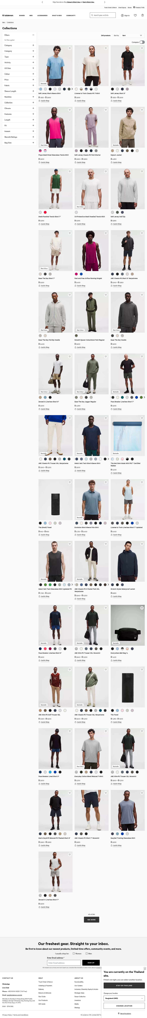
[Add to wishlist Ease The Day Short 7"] (69, 233)
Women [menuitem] (22, 15)
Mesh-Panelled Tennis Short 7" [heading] (50, 216)
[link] (56, 65)
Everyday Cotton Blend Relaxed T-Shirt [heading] (89, 776)
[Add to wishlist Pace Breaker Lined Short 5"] (69, 731)
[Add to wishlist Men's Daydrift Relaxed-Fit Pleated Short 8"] (69, 793)
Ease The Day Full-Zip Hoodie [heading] (49, 340)
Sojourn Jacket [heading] (116, 155)
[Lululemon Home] (7, 15)
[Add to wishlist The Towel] (142, 669)
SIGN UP (91, 962)
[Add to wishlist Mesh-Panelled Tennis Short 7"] (69, 171)
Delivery (41, 989)
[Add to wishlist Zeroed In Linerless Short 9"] (69, 356)
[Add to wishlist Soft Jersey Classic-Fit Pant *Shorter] (106, 110)
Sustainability (79, 982)
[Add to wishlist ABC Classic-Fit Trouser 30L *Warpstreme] (69, 418)
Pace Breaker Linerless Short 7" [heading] (122, 401)
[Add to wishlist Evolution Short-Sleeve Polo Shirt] (106, 482)
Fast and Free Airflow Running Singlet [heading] (88, 278)
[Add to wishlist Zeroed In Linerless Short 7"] (69, 854)
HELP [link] (41, 978)
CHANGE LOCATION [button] (124, 1006)
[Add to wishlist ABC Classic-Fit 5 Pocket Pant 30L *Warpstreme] (106, 544)
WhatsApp (6, 984)
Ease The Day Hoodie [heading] (118, 340)
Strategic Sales (79, 993)
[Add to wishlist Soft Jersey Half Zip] (142, 171)
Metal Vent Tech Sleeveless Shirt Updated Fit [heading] (55, 589)
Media (77, 1004)
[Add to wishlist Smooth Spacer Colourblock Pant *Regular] (106, 295)
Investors (78, 1000)
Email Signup (122, 7)
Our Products (43, 1000)
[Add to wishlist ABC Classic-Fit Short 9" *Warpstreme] (142, 233)
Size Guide (42, 996)
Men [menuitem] (31, 15)
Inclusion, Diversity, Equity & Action (86, 989)
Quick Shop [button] (45, 101)
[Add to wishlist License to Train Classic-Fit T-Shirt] (106, 48)
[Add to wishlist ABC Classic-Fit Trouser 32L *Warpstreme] (106, 669)
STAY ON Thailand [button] (124, 985)
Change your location (111, 993)
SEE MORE (91, 919)
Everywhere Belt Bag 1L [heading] (119, 653)
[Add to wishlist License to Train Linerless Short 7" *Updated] (142, 482)
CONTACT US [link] (7, 978)
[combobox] (103, 15)
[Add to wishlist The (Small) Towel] (69, 482)
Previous (42, 2)
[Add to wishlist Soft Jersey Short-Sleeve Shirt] (69, 48)
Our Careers (79, 985)
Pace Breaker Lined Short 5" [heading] (49, 776)
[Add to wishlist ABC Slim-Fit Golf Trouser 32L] (69, 669)
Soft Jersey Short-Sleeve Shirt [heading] (50, 93)
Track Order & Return (110, 7)
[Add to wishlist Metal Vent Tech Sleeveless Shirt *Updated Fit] (69, 544)
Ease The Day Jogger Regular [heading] (85, 401)
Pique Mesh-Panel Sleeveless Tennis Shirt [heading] (54, 155)
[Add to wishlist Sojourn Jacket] (142, 110)
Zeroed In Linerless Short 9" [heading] (49, 401)
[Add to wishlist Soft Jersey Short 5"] (142, 48)
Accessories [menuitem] (42, 15)
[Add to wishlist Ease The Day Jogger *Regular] (106, 356)
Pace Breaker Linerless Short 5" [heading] (50, 653)
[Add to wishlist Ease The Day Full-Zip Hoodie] (69, 295)
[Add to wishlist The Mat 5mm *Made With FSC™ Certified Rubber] (142, 418)
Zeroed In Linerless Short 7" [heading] (49, 899)
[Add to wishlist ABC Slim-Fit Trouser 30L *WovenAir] (106, 608)
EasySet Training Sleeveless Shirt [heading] (123, 838)
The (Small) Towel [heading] (45, 527)
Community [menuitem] (71, 15)
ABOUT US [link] (79, 978)
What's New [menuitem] (57, 15)
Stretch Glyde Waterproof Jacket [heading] (123, 589)
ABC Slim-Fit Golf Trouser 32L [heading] (49, 714)
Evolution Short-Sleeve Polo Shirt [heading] (87, 527)
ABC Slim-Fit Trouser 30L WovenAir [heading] (87, 653)
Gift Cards (42, 1004)
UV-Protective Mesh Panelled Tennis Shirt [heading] (90, 216)
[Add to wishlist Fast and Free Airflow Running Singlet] (106, 233)
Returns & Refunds (45, 993)
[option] (40, 89)
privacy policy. (100, 967)
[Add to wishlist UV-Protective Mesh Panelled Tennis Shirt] (106, 171)
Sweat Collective (80, 996)
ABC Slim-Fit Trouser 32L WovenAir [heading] (123, 776)
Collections (10, 22)
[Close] (145, 968)
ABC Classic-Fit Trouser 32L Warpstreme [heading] (89, 714)
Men (3, 22)
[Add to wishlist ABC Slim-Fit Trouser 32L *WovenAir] (142, 731)
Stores (130, 7)
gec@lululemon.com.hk (14, 995)
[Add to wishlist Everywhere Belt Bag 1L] (142, 608)
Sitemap (77, 1007)
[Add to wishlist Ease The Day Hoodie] (142, 295)
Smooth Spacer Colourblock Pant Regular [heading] (90, 340)
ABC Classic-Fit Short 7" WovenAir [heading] (87, 838)
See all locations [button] (125, 1013)
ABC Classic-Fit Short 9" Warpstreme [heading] (124, 278)
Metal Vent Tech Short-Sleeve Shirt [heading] (87, 463)
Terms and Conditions (20, 1015)
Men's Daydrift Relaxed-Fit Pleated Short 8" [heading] (54, 838)
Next (105, 2)
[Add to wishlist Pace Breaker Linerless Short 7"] (142, 356)
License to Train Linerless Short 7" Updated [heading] (126, 527)
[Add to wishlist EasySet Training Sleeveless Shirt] (142, 793)
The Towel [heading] (114, 714)
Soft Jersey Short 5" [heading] (118, 93)
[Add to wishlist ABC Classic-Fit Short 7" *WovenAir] (106, 793)
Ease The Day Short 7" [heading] (47, 278)
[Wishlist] (135, 16)
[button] (138, 7)
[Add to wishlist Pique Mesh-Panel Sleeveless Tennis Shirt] (69, 110)
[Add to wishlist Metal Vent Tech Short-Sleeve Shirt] (106, 418)
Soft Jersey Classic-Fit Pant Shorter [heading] (88, 155)
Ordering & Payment (45, 985)
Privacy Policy (7, 1015)
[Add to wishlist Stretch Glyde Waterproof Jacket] (142, 544)
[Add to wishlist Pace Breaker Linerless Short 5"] (69, 608)
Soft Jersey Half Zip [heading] (118, 216)
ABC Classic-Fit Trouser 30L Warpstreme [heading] (53, 463)
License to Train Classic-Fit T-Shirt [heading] (87, 93)
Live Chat (5, 987)
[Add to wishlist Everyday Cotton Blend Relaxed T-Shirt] (106, 731)
